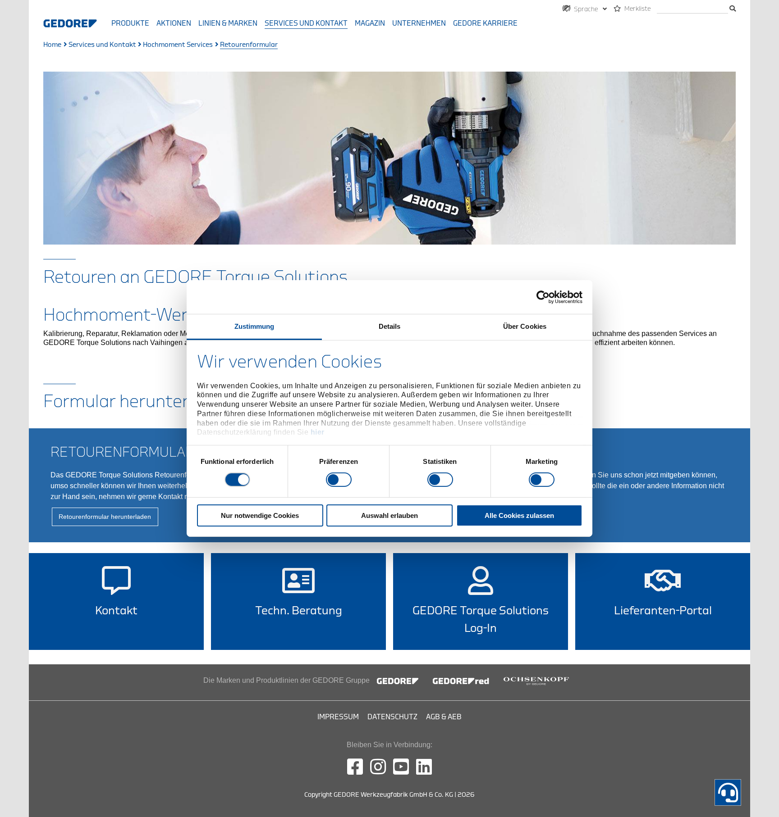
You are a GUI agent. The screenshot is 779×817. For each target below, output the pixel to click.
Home (52, 44)
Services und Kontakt (306, 23)
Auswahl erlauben (389, 515)
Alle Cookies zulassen (519, 515)
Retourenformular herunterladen (105, 516)
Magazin (370, 23)
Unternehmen (419, 23)
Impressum (338, 717)
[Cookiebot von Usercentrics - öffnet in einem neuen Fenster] (543, 297)
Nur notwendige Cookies (260, 515)
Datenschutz (392, 717)
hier (318, 432)
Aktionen (173, 23)
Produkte (130, 23)
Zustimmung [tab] (254, 326)
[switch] (339, 479)
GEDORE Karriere (485, 23)
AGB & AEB (444, 717)
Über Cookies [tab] (524, 326)
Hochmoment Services (178, 44)
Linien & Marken (227, 23)
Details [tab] (390, 326)
